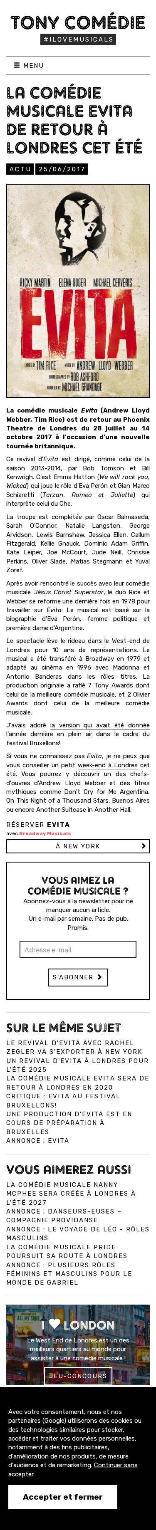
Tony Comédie (78, 22)
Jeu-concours (78, 1376)
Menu (32, 65)
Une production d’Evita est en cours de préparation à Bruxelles (69, 1123)
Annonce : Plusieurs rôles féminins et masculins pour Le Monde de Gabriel (69, 1274)
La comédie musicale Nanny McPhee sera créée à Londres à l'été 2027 (71, 1193)
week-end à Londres (108, 765)
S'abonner (74, 977)
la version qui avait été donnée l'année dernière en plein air (78, 730)
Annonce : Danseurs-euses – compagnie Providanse (64, 1216)
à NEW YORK (78, 846)
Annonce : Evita (37, 1140)
